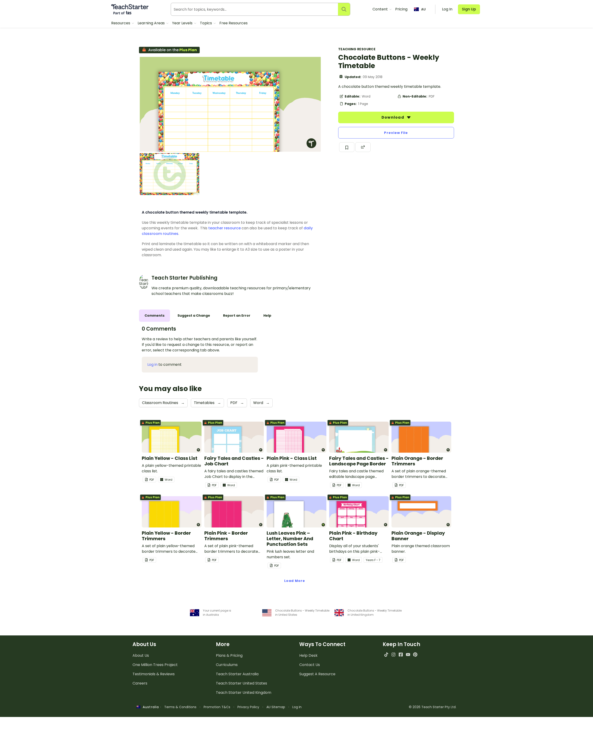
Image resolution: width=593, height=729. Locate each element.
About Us (140, 655)
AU (423, 9)
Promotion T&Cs (217, 707)
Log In (297, 707)
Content (380, 9)
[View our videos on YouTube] (408, 654)
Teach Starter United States (241, 683)
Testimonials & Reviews (153, 674)
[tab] (154, 315)
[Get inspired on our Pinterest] (415, 654)
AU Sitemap (275, 707)
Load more (294, 580)
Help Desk (308, 655)
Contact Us (309, 664)
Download (393, 117)
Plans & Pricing (229, 655)
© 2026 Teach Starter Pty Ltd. (432, 707)
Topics (206, 23)
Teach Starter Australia (237, 674)
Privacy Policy (248, 707)
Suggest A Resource (317, 674)
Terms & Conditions (180, 707)
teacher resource (224, 228)
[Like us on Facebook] (400, 654)
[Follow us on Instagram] (393, 654)
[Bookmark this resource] (346, 147)
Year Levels (182, 23)
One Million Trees (155, 664)
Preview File (396, 132)
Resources (121, 23)
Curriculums (227, 664)
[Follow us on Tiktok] (386, 654)
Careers (139, 683)
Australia (149, 707)
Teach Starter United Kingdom (243, 692)
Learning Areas (152, 23)
